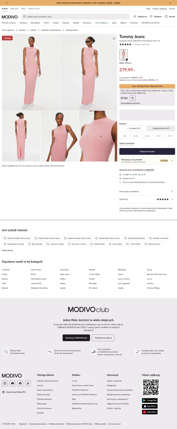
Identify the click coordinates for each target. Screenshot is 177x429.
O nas (74, 381)
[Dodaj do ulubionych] (114, 39)
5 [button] (134, 44)
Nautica (150, 283)
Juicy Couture (124, 279)
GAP (4, 283)
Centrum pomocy (44, 408)
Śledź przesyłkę (43, 394)
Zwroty (40, 385)
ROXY (33, 274)
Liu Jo (149, 279)
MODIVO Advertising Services (85, 403)
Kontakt (40, 413)
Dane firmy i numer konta (83, 385)
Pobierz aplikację (160, 8)
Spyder (63, 288)
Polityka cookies (100, 424)
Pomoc (172, 8)
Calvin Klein (36, 269)
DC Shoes (93, 288)
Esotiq (4, 274)
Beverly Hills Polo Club (156, 274)
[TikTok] (28, 383)
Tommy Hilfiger (153, 288)
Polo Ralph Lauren (38, 279)
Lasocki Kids (36, 283)
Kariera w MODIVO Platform (84, 394)
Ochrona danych (114, 424)
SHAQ (62, 279)
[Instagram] (5, 383)
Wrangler (93, 283)
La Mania (6, 269)
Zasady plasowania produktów (120, 390)
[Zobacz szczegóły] (172, 191)
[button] (30, 72)
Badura (5, 279)
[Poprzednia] (7, 3)
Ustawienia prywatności (38, 424)
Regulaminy (77, 408)
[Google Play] (150, 400)
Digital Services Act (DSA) (118, 403)
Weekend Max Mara (39, 288)
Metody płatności (44, 399)
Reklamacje (41, 403)
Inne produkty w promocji (130, 103)
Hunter (92, 279)
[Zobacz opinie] (172, 199)
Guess (120, 274)
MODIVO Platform (80, 390)
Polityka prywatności (56, 424)
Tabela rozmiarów (114, 381)
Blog (148, 8)
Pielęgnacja (111, 385)
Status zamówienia (45, 390)
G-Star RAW (94, 274)
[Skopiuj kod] (132, 98)
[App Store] (150, 406)
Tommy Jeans (132, 36)
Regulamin (23, 424)
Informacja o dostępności (117, 399)
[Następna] (170, 3)
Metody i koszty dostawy (47, 381)
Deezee (92, 269)
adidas (62, 283)
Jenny (149, 269)
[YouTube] (12, 383)
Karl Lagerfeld (124, 283)
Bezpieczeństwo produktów (118, 394)
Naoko (121, 288)
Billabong (122, 269)
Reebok (5, 288)
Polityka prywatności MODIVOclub (79, 424)
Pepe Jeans (64, 274)
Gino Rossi (64, 269)
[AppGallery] (150, 412)
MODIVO (150, 170)
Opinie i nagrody (114, 408)
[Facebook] (20, 383)
